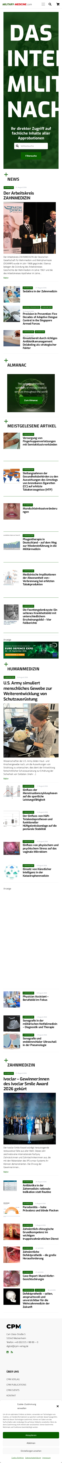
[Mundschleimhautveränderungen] (11, 511)
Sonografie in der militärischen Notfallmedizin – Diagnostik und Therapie (40, 1024)
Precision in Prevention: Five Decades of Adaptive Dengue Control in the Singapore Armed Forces (40, 318)
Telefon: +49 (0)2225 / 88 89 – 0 (22, 1342)
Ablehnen (31, 1443)
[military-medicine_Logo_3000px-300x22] (17, 4)
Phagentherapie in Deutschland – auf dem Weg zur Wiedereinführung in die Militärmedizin (40, 544)
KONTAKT (11, 1395)
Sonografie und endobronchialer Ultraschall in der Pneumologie (40, 1042)
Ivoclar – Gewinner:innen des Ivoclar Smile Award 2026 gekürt (26, 1083)
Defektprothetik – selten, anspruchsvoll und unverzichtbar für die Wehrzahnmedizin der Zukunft (38, 1300)
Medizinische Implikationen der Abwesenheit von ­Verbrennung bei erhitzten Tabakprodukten (39, 579)
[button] (57, 1406)
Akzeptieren (31, 1435)
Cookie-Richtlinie (18, 1457)
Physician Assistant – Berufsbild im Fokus (36, 998)
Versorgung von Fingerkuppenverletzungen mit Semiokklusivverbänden (40, 441)
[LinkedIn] (7, 1352)
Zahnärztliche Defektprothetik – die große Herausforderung (39, 1255)
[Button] (58, 4)
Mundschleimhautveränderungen (40, 510)
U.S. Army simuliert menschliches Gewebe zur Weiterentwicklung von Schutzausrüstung (27, 691)
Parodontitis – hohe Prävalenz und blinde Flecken (40, 1208)
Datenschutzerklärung (33, 1457)
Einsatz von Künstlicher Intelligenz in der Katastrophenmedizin (37, 872)
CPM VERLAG (13, 1379)
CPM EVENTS (12, 1390)
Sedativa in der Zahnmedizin (40, 291)
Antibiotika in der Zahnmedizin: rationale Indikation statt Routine (37, 1189)
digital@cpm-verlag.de (17, 1346)
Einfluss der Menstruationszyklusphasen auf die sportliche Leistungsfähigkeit (40, 794)
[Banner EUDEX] (31, 657)
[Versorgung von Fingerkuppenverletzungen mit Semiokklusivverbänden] (11, 441)
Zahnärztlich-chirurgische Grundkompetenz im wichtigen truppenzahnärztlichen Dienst (41, 1234)
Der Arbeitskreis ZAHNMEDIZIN (18, 195)
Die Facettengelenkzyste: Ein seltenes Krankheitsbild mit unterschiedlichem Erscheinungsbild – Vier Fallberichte (40, 616)
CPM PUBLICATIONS (16, 1384)
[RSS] (12, 1352)
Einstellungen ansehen (31, 1450)
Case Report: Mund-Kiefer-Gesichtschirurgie (39, 1277)
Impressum (46, 1457)
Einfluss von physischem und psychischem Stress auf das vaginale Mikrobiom (41, 848)
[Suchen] (17, 146)
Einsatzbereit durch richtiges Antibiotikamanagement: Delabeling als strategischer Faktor (40, 343)
